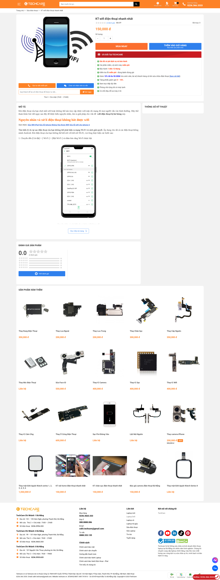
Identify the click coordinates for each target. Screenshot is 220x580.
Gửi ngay (88, 92)
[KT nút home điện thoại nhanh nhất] (73, 466)
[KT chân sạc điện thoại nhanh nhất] (110, 466)
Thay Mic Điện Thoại (27, 383)
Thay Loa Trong (99, 331)
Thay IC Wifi (172, 383)
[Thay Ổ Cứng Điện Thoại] (73, 414)
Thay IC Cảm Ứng (26, 434)
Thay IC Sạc (135, 383)
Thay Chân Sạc (136, 331)
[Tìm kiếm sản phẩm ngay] (136, 4)
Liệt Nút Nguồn (136, 434)
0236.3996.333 (37, 526)
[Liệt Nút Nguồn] (147, 414)
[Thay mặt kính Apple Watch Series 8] (184, 466)
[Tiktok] (181, 533)
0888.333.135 (85, 535)
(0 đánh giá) (110, 23)
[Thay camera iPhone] (184, 414)
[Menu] (19, 4)
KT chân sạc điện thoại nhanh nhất (107, 486)
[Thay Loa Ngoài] (73, 311)
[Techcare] (34, 4)
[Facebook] (161, 533)
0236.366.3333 (195, 5)
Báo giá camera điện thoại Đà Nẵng (145, 486)
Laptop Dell (130, 517)
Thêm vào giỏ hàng (175, 46)
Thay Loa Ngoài (62, 331)
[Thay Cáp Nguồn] (184, 311)
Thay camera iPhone (175, 434)
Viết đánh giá (44, 274)
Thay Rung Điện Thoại (28, 331)
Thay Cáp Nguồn (174, 331)
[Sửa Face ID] (73, 362)
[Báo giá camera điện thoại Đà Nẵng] (147, 466)
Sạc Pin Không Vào (101, 434)
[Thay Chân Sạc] (147, 311)
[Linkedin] (174, 533)
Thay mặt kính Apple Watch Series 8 (182, 486)
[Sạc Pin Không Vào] (110, 414)
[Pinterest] (188, 533)
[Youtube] (167, 533)
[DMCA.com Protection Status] (182, 541)
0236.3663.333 (37, 542)
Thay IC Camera (99, 383)
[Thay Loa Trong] (110, 311)
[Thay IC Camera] (110, 362)
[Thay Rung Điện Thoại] (36, 311)
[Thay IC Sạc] (147, 362)
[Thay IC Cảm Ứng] (36, 414)
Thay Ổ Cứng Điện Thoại (66, 434)
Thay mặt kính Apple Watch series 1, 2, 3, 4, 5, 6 (35, 487)
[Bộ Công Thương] (167, 541)
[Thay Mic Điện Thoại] (36, 362)
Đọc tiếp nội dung (77, 231)
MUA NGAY (121, 46)
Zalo (215, 568)
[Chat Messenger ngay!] (215, 560)
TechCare (161, 513)
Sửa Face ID (61, 383)
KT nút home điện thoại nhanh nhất (70, 486)
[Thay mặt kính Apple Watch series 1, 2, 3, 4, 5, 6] (36, 466)
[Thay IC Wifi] (184, 362)
